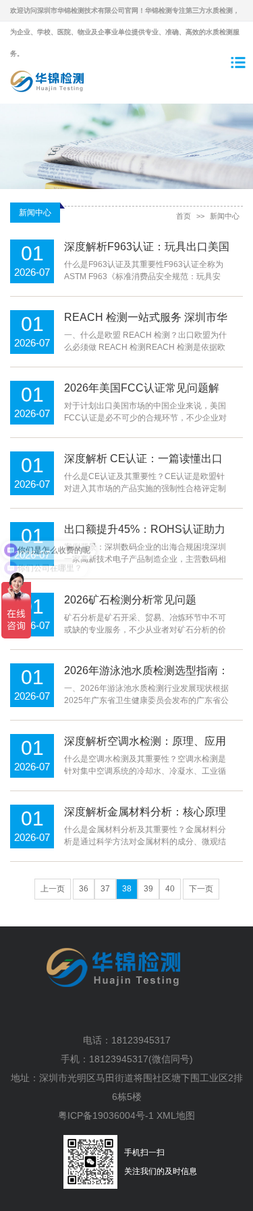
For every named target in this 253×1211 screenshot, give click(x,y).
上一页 (52, 888)
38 (127, 888)
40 (170, 888)
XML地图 (176, 1115)
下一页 (201, 888)
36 (83, 888)
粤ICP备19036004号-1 (106, 1115)
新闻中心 (225, 216)
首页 (183, 216)
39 (148, 888)
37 (105, 888)
